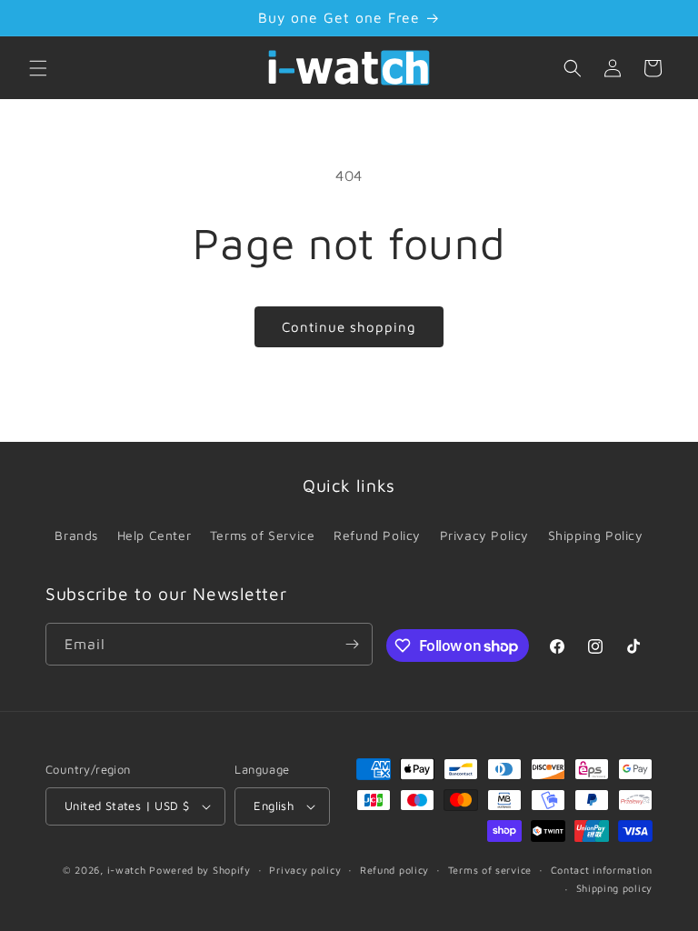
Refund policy (394, 870)
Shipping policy (614, 888)
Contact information (602, 870)
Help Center (154, 535)
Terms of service (490, 870)
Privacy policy (305, 870)
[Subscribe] (352, 644)
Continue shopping (349, 327)
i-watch (126, 870)
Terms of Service (262, 535)
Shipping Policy (595, 535)
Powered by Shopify (200, 870)
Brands (76, 535)
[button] (38, 68)
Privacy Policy (484, 535)
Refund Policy (377, 535)
